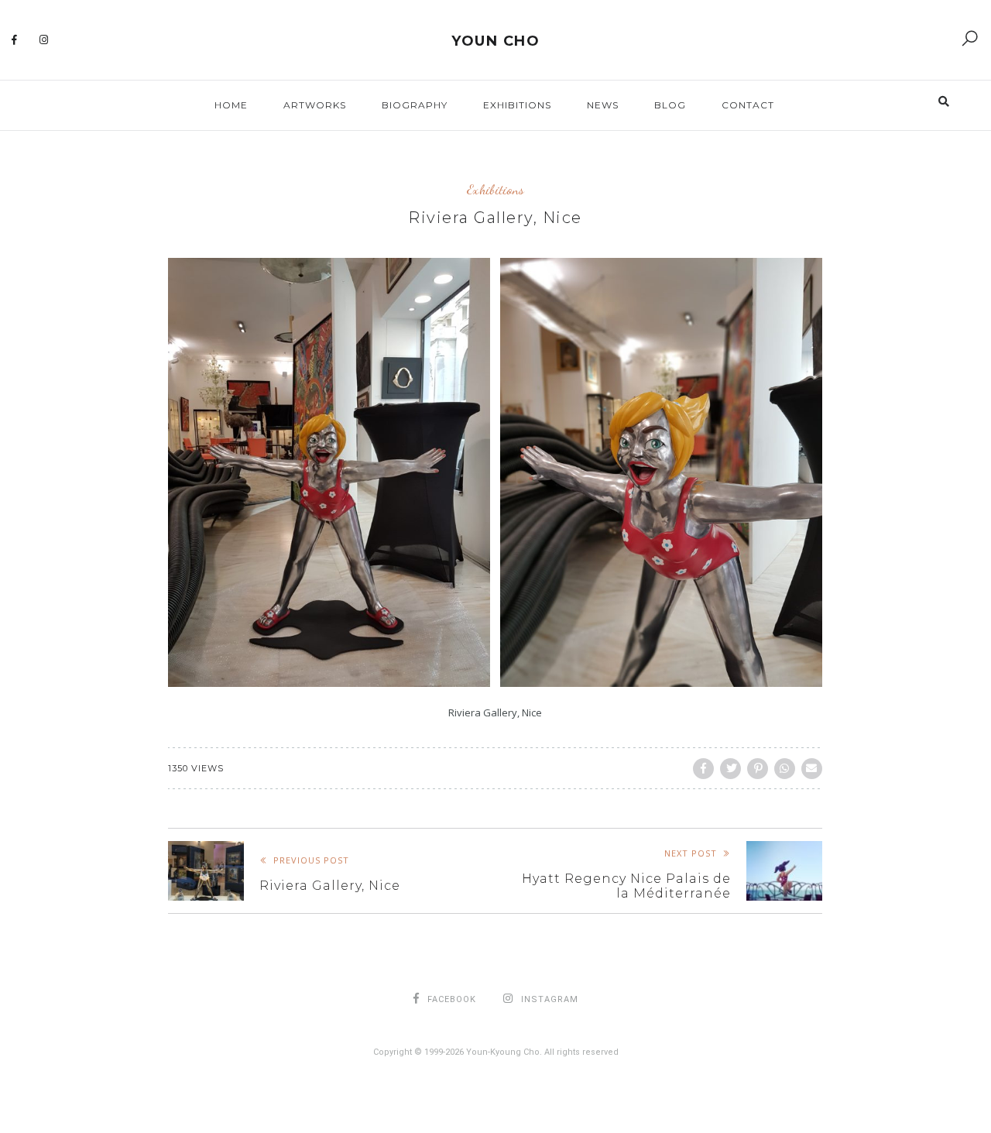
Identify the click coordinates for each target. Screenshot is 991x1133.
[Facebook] (15, 40)
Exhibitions (517, 105)
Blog (670, 105)
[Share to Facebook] (703, 768)
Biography (414, 105)
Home (231, 105)
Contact (748, 105)
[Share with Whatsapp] (784, 768)
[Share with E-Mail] (811, 768)
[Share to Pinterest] (757, 768)
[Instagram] (44, 40)
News (603, 105)
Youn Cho (495, 41)
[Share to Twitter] (730, 768)
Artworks (314, 105)
